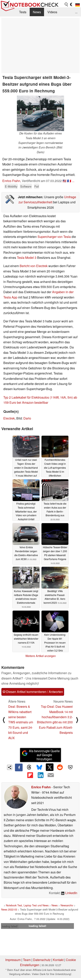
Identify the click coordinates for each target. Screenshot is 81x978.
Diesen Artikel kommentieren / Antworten (34, 691)
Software (25, 186)
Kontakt (58, 959)
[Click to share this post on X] (49, 767)
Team (27, 959)
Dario (27, 418)
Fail (36, 186)
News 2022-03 (9, 909)
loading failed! (10, 926)
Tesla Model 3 (26, 257)
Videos (52, 12)
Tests (22, 12)
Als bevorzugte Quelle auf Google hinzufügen (44, 755)
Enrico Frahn (11, 180)
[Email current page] (50, 775)
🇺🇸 (64, 180)
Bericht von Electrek (34, 266)
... (76, 12)
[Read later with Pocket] (70, 767)
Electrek (9, 418)
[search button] (66, 5)
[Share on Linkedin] (40, 775)
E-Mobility (11, 186)
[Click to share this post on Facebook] (18, 767)
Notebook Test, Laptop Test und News (27, 905)
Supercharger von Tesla (54, 236)
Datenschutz (42, 959)
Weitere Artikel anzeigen (40, 656)
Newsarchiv (67, 905)
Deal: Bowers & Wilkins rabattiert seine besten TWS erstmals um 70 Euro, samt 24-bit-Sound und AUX (20, 722)
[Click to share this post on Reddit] (60, 767)
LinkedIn (70, 893)
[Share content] (9, 767)
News (37, 12)
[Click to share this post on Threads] (29, 767)
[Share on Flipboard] (30, 775)
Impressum (13, 959)
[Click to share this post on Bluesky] (39, 767)
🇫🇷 (69, 180)
